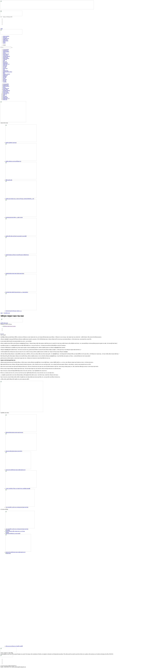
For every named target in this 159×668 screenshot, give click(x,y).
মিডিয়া (4, 72)
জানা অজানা (5, 66)
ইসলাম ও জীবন (5, 55)
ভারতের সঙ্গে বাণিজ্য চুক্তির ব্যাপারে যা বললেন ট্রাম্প (13, 451)
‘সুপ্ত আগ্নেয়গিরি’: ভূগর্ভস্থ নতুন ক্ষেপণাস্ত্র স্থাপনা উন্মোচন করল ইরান (16, 507)
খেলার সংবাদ (5, 59)
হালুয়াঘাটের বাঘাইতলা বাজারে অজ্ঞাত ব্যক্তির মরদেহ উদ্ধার (14, 273)
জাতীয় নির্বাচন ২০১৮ (6, 64)
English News (6, 50)
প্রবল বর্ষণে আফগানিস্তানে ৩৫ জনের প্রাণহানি (12, 533)
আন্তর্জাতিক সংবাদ (6, 38)
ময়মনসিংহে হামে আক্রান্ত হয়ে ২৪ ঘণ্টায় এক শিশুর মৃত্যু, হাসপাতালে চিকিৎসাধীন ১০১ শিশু (19, 198)
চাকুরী (4, 60)
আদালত (4, 43)
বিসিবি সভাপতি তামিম (8, 180)
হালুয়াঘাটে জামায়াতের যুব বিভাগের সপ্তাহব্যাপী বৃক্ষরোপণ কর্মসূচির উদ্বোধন (17, 254)
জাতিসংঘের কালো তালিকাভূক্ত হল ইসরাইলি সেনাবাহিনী (14, 646)
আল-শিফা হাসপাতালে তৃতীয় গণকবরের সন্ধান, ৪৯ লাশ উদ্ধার (15, 531)
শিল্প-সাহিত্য (5, 79)
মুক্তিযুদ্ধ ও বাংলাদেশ (6, 74)
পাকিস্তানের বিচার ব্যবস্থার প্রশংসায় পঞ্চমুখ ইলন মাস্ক (14, 432)
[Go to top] (0, 10)
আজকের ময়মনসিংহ (6, 36)
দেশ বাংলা (4, 67)
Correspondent (6, 49)
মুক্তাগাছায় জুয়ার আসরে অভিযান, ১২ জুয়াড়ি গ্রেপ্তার (14, 217)
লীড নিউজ (4, 77)
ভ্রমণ (4, 69)
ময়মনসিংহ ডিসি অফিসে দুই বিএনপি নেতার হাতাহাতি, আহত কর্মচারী (15, 236)
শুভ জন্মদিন (4, 81)
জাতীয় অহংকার (5, 62)
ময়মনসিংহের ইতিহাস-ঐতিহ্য (7, 71)
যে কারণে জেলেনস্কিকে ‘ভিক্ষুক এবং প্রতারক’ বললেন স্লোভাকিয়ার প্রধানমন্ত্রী (17, 488)
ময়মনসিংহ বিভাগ (5, 40)
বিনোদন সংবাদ (5, 68)
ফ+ (1, 333)
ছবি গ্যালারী (5, 61)
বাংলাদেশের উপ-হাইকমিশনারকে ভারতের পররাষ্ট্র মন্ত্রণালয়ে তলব (15, 469)
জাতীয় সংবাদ (5, 37)
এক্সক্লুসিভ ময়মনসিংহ (6, 56)
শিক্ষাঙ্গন (4, 41)
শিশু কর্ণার (4, 80)
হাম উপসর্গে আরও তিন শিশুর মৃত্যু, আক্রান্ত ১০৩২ (13, 310)
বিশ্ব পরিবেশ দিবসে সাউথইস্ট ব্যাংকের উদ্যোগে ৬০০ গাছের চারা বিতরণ (16, 292)
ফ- (2, 333)
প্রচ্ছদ (1, 28)
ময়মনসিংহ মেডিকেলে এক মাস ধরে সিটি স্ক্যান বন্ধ (13, 161)
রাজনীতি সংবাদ (5, 39)
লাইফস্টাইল (5, 76)
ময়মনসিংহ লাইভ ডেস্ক (4, 323)
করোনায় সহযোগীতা (6, 58)
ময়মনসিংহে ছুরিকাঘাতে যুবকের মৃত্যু (10, 142)
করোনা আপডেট (5, 57)
